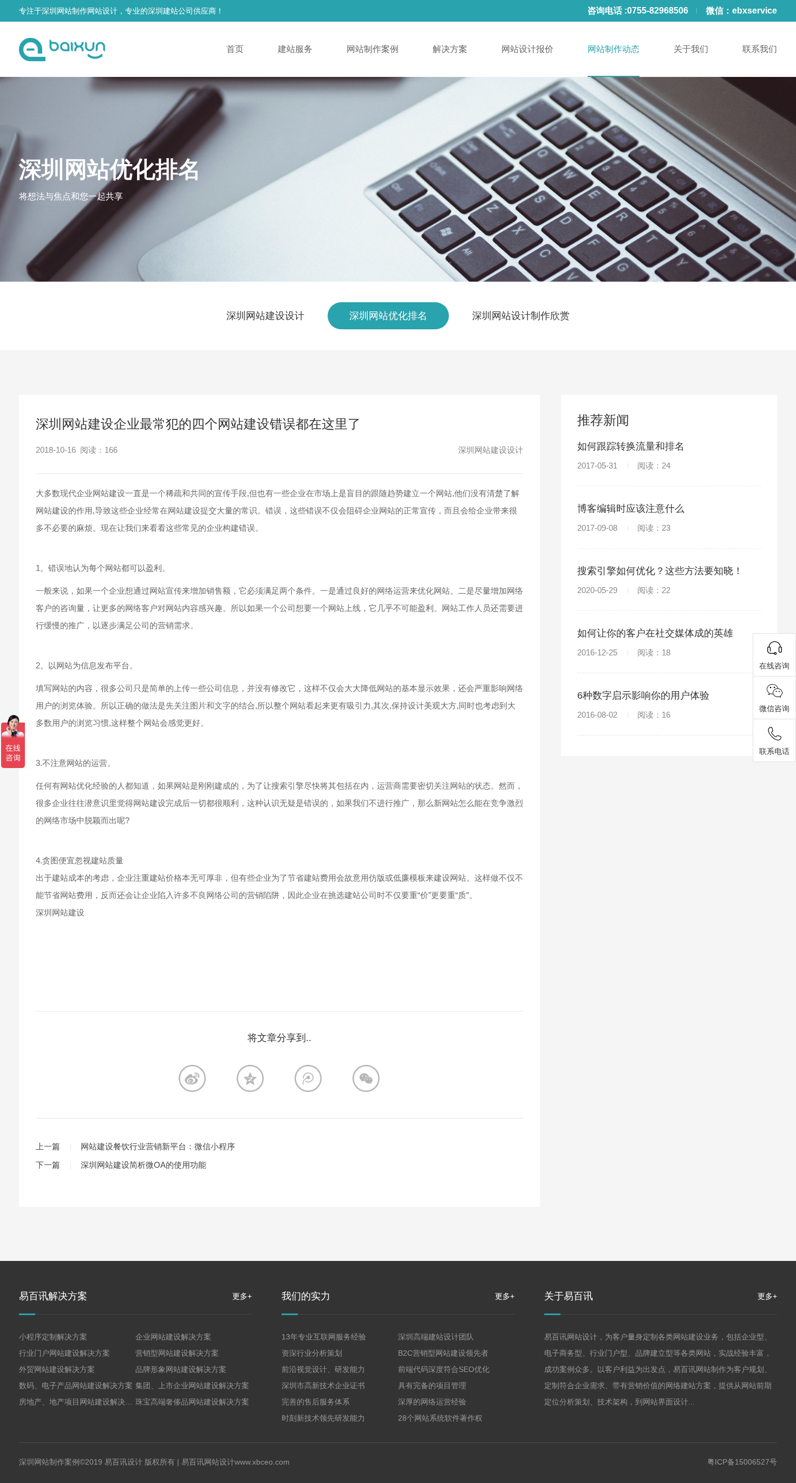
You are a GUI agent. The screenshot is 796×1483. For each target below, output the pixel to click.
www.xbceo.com (262, 1462)
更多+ (242, 1296)
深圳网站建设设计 (265, 315)
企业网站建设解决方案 (173, 1336)
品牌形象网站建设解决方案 (180, 1369)
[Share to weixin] (366, 1078)
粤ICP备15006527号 (742, 1462)
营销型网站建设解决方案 (177, 1353)
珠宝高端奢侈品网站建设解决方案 (192, 1401)
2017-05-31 (623, 465)
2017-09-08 (623, 527)
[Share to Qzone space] (250, 1078)
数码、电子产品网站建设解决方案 (76, 1385)
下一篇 (48, 1164)
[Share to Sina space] (192, 1078)
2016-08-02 (623, 714)
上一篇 (48, 1146)
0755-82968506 (657, 10)
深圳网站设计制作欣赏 (521, 315)
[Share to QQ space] (308, 1078)
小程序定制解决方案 (53, 1336)
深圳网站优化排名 (110, 169)
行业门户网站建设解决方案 (64, 1353)
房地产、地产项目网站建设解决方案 (79, 1401)
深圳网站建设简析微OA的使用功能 (143, 1164)
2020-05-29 (623, 590)
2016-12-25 (623, 652)
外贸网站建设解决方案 (57, 1369)
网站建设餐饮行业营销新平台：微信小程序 (158, 1146)
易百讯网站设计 (207, 1462)
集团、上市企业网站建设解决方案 (192, 1385)
